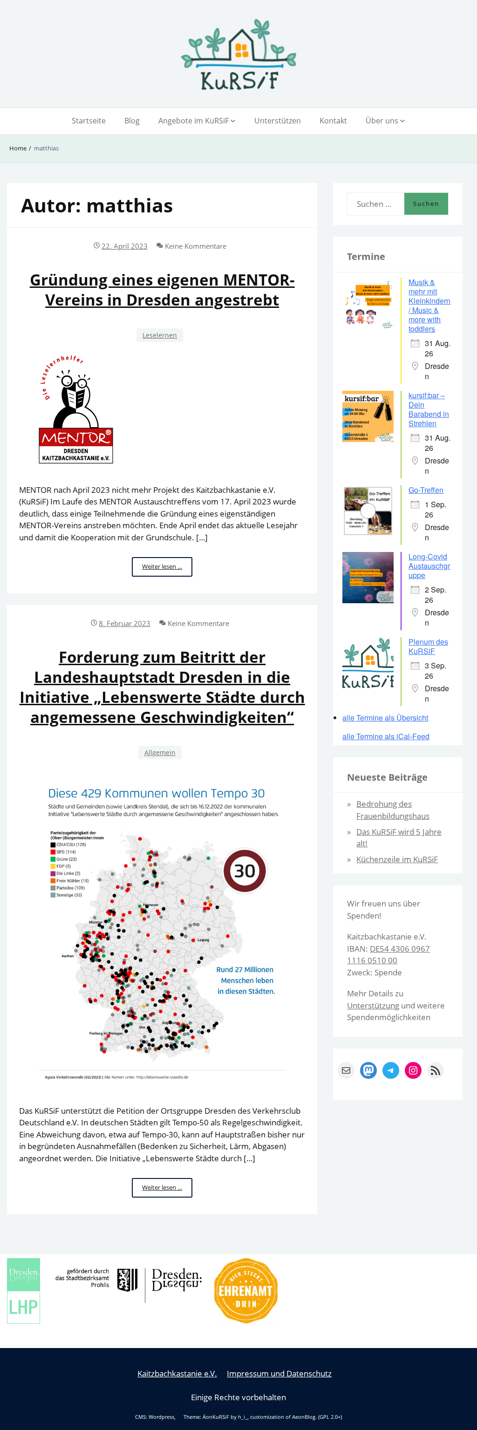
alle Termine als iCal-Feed (385, 736)
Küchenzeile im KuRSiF (397, 859)
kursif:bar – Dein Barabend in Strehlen (429, 409)
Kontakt (333, 121)
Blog (132, 121)
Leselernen (160, 335)
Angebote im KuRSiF (193, 121)
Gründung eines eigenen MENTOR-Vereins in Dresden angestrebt (162, 289)
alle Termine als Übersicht (385, 717)
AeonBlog (303, 1417)
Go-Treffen (426, 489)
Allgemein (160, 752)
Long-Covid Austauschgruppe (429, 565)
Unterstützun (371, 1005)
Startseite (89, 121)
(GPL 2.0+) (330, 1417)
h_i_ (242, 1417)
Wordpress (161, 1417)
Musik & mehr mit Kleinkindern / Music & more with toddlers (429, 305)
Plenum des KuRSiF (428, 646)
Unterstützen (277, 121)
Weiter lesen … (167, 569)
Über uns (382, 121)
